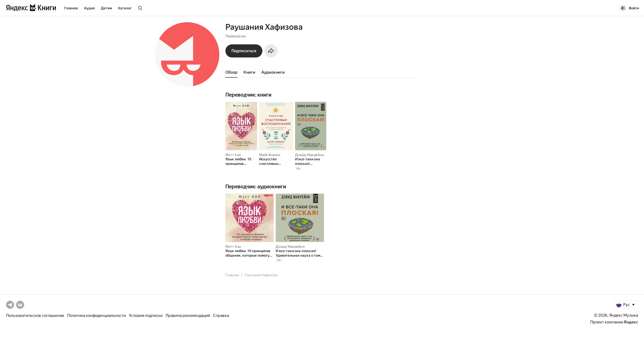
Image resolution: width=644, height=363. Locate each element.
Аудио (89, 8)
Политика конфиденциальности (96, 315)
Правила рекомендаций (188, 315)
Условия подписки (146, 315)
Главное (71, 8)
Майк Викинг (270, 155)
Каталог (125, 8)
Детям (106, 8)
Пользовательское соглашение (35, 315)
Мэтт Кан (233, 155)
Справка (221, 315)
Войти (634, 8)
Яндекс (631, 322)
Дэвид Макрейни (309, 155)
